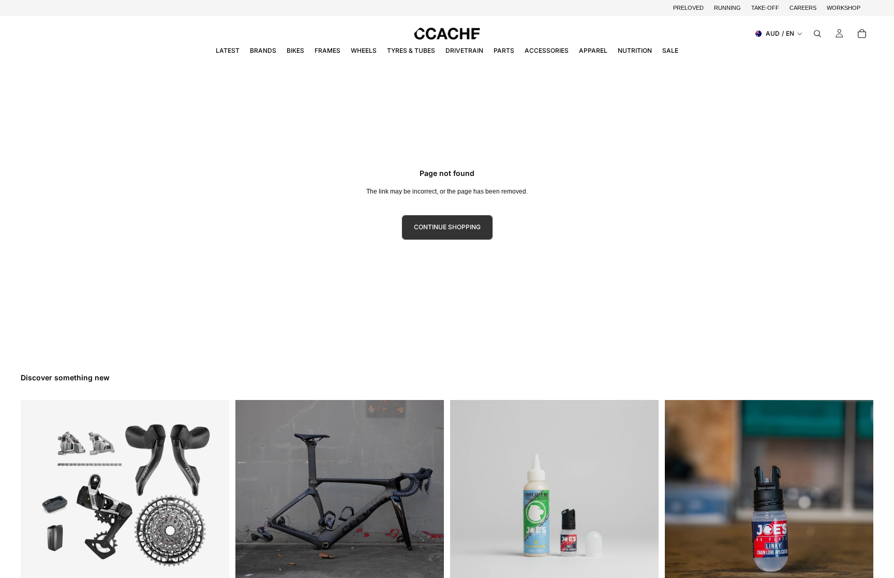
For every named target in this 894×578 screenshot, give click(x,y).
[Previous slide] (250, 504)
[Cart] (862, 33)
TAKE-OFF (765, 8)
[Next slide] (428, 504)
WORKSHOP (843, 8)
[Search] (817, 33)
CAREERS (802, 8)
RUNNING (727, 8)
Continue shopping (447, 227)
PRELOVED (688, 8)
